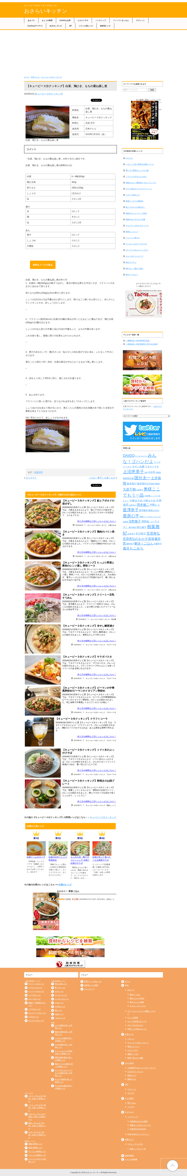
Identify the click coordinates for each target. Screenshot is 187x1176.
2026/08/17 (78, 774)
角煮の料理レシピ (35, 1148)
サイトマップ (89, 989)
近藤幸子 (158, 544)
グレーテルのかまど (135, 1025)
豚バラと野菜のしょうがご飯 (137, 170)
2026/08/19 (78, 712)
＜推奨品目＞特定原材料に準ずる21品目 (142, 344)
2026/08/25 (79, 556)
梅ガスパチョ (131, 262)
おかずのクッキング (135, 1072)
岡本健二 (143, 504)
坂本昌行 (132, 483)
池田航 (125, 522)
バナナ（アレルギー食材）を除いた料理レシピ (37, 1098)
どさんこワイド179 (135, 1144)
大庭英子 (139, 490)
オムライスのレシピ (36, 1021)
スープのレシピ (34, 995)
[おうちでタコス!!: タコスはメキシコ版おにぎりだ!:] (144, 304)
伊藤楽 (158, 472)
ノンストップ (100, 20)
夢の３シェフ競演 (137, 1002)
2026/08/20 (78, 678)
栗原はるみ (153, 510)
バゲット (130, 1039)
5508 (68, 899)
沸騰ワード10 (132, 1054)
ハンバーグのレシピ (36, 991)
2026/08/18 (78, 740)
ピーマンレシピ (61, 995)
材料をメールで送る (43, 265)
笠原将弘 (153, 533)
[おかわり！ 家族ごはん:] (46, 911)
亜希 (146, 472)
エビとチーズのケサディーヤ (137, 226)
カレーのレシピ (34, 999)
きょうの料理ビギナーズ (137, 1021)
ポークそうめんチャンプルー (137, 250)
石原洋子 (38, 472)
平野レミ (155, 504)
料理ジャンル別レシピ (93, 981)
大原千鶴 (129, 489)
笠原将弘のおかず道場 (138, 538)
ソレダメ (130, 1107)
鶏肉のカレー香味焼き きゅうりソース (141, 183)
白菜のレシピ (65, 884)
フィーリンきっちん (121, 20)
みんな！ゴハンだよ (138, 1006)
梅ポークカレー (132, 275)
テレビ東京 (129, 1098)
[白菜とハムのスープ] (36, 853)
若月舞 (113, 619)
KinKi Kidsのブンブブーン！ (138, 1134)
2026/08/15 (78, 805)
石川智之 (141, 533)
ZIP (70, 26)
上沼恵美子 (133, 471)
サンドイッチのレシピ (37, 1013)
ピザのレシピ (33, 1017)
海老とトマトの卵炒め (134, 201)
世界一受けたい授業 (135, 1058)
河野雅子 (135, 521)
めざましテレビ (56, 26)
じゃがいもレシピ (62, 999)
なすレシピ (59, 991)
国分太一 (142, 478)
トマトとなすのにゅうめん (136, 177)
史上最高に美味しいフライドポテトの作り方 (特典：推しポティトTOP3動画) (149, 102)
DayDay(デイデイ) (35, 26)
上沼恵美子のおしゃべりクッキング (141, 1068)
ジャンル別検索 (131, 1159)
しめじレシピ (60, 1018)
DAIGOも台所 (65, 20)
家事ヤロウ (131, 1079)
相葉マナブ (131, 1075)
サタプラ (130, 1093)
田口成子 (142, 527)
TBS (126, 1084)
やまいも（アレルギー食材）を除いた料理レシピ (37, 1116)
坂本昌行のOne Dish (148, 483)
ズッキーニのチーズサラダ (136, 244)
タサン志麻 (138, 466)
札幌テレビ (129, 1139)
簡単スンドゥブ (132, 232)
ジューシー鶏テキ (133, 238)
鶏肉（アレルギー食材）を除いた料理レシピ (37, 1125)
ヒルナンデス (83, 20)
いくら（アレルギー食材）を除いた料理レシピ (37, 1107)
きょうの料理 (47, 20)
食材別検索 (129, 1156)
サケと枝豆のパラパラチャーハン (139, 189)
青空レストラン (133, 1047)
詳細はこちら (144, 111)
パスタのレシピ (34, 1009)
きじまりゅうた (141, 456)
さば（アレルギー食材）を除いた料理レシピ (37, 1134)
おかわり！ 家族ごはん (68, 891)
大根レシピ (59, 1014)
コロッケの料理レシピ (37, 1155)
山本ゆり (132, 505)
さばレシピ (59, 1003)
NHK (127, 985)
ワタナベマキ (111, 644)
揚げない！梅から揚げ (134, 268)
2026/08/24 (79, 590)
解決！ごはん (143, 543)
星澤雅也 (143, 510)
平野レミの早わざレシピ (137, 1029)
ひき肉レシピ (60, 1007)
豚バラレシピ (60, 988)
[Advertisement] (93, 54)
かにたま (129, 158)
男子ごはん (131, 1103)
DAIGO (129, 455)
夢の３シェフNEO (137, 998)
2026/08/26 (79, 525)
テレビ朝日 (129, 1063)
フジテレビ (129, 1112)
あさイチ (31, 20)
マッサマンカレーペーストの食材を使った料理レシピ (63, 1073)
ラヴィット (140, 20)
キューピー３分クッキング (51, 77)
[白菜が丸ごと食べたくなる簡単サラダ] (101, 853)
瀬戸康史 (132, 527)
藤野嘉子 (130, 544)
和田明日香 (128, 478)
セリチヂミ (31, 478)
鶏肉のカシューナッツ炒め (136, 213)
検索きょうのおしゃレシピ (150, 517)
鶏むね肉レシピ (61, 984)
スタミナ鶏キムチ (133, 195)
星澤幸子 (131, 510)
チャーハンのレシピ (36, 984)
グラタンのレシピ (35, 988)
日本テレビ (35, 77)
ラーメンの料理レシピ (37, 1151)
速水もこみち (133, 548)
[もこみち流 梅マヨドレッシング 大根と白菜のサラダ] (80, 853)
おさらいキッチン (45, 11)
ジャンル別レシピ (86, 26)
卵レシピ (58, 1010)
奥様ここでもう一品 (138, 1149)
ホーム (26, 77)
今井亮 (151, 472)
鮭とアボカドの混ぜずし (135, 207)
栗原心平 (131, 516)
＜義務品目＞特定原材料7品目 (138, 341)
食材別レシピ (105, 26)
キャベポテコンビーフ (134, 256)
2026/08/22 (82, 619)
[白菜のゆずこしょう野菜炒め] (58, 853)
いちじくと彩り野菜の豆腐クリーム (140, 164)
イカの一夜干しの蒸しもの (102, 478)
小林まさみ (112, 525)
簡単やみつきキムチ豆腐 (135, 219)
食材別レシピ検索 (91, 985)
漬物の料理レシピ (35, 1144)
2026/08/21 (78, 644)
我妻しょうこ (111, 805)
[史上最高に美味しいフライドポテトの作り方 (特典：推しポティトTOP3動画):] (144, 120)
